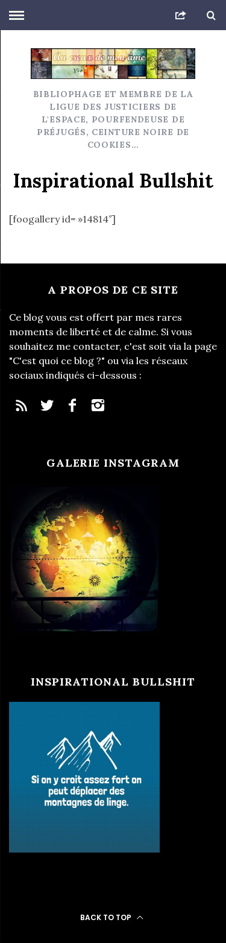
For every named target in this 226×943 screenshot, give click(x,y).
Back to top (106, 917)
